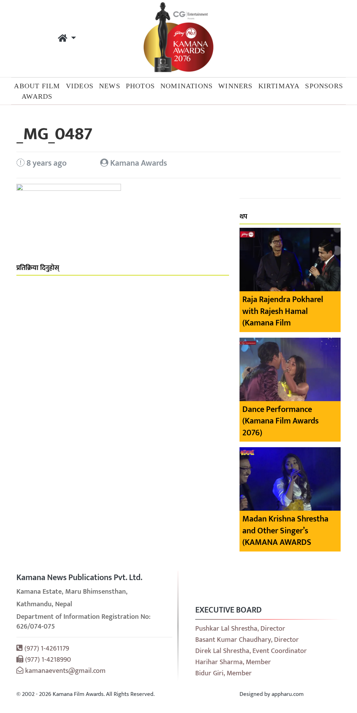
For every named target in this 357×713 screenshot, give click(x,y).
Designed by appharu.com (272, 694)
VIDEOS (79, 86)
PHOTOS (140, 86)
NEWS (109, 86)
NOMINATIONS (186, 86)
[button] (67, 39)
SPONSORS (324, 86)
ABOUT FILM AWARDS (37, 91)
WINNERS (235, 86)
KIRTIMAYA (279, 86)
